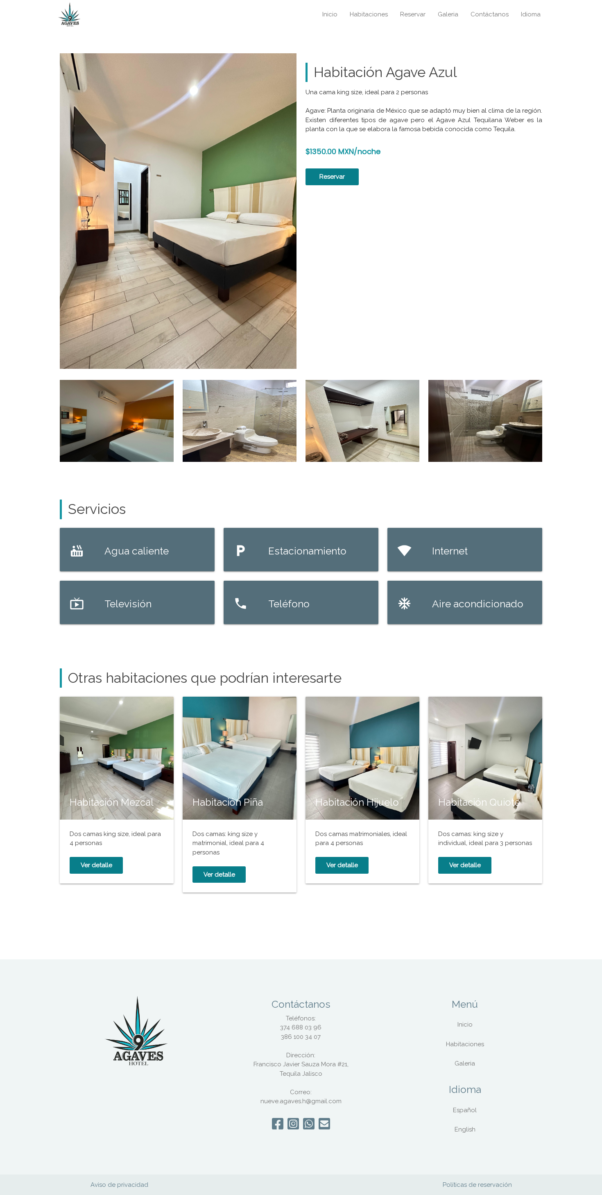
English (465, 1129)
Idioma (531, 14)
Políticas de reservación (477, 1184)
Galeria (448, 14)
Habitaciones (369, 14)
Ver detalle (96, 865)
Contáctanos (490, 14)
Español (465, 1110)
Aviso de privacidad (119, 1184)
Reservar (412, 14)
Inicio (329, 14)
